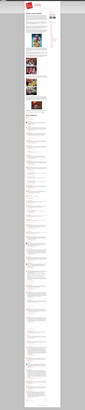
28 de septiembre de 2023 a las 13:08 (31, 229)
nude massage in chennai (37, 201)
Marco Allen (28, 224)
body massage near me (41, 161)
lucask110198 (28, 346)
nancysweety (28, 231)
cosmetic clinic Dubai (35, 207)
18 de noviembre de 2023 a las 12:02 (31, 240)
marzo (51, 47)
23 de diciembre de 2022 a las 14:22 (31, 174)
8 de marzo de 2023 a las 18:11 (30, 178)
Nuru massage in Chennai (30, 172)
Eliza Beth (28, 145)
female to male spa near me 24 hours (40, 215)
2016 (50, 28)
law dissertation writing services (35, 142)
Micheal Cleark (29, 121)
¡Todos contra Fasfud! (53, 38)
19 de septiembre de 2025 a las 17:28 (31, 383)
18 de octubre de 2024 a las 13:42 (31, 355)
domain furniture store (33, 381)
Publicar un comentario (29, 398)
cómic (40, 48)
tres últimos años (43, 26)
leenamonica (28, 166)
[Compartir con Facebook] (43, 112)
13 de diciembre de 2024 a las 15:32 (31, 378)
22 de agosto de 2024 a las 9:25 (30, 344)
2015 (50, 29)
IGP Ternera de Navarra (32, 26)
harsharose (28, 195)
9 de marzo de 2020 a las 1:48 (30, 119)
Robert (28, 308)
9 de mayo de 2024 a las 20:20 (30, 333)
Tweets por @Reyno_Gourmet (52, 22)
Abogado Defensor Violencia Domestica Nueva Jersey (33, 288)
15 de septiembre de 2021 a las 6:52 (31, 130)
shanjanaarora (29, 200)
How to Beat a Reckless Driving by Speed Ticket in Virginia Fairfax (34, 377)
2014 (50, 30)
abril (51, 46)
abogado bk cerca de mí (30, 197)
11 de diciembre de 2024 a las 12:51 (31, 367)
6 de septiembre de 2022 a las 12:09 (31, 164)
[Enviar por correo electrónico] (41, 112)
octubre (51, 37)
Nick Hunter (28, 126)
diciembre (52, 35)
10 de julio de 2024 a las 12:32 (30, 338)
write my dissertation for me (38, 134)
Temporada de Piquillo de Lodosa (54, 39)
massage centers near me (30, 180)
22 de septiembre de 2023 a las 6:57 (31, 222)
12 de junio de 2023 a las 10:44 (30, 198)
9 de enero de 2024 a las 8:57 (30, 289)
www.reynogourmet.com (52, 12)
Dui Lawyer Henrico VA (29, 354)
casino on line (29, 341)
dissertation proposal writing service (31, 147)
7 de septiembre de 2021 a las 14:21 (31, 124)
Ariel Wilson (28, 132)
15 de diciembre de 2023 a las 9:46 (31, 254)
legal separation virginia (32, 253)
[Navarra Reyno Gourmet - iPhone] (54, 18)
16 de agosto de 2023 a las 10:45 (30, 212)
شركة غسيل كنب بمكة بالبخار (30, 118)
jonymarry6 (28, 242)
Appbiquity (28, 190)
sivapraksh (28, 357)
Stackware (28, 385)
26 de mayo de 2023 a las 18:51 (30, 193)
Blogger (46, 405)
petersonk (28, 291)
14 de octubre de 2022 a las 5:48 (30, 170)
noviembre (52, 36)
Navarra (41, 19)
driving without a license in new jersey (31, 239)
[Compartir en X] (42, 112)
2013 (50, 31)
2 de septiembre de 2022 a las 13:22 (31, 158)
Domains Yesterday (29, 380)
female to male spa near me (40, 232)
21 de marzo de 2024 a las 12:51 (30, 314)
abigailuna (28, 256)
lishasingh (28, 160)
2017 (50, 27)
